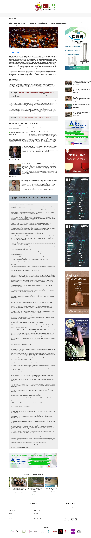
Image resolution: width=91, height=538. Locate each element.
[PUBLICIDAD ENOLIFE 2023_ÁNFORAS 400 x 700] (77, 271)
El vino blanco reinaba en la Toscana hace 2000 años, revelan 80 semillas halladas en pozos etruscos (81, 90)
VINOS (10, 513)
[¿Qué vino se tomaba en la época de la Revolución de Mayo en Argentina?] (68, 106)
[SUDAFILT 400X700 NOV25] (77, 28)
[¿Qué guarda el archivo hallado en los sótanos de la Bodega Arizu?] (68, 83)
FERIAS (10, 518)
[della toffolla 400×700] (77, 178)
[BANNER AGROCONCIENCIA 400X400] (77, 121)
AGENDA (36, 507)
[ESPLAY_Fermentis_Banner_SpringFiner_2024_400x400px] (77, 149)
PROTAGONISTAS (13, 510)
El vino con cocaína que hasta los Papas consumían (81, 113)
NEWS (10, 21)
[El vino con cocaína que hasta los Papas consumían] (68, 114)
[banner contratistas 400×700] (77, 318)
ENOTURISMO (37, 510)
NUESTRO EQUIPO (13, 18)
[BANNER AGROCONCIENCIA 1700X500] (33, 454)
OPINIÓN (36, 513)
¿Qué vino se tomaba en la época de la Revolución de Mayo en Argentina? (81, 106)
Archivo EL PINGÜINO (77, 75)
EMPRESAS (36, 516)
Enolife (11, 25)
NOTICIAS (11, 507)
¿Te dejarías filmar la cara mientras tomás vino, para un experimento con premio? (82, 98)
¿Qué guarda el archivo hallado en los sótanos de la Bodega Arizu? (82, 82)
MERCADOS (11, 516)
